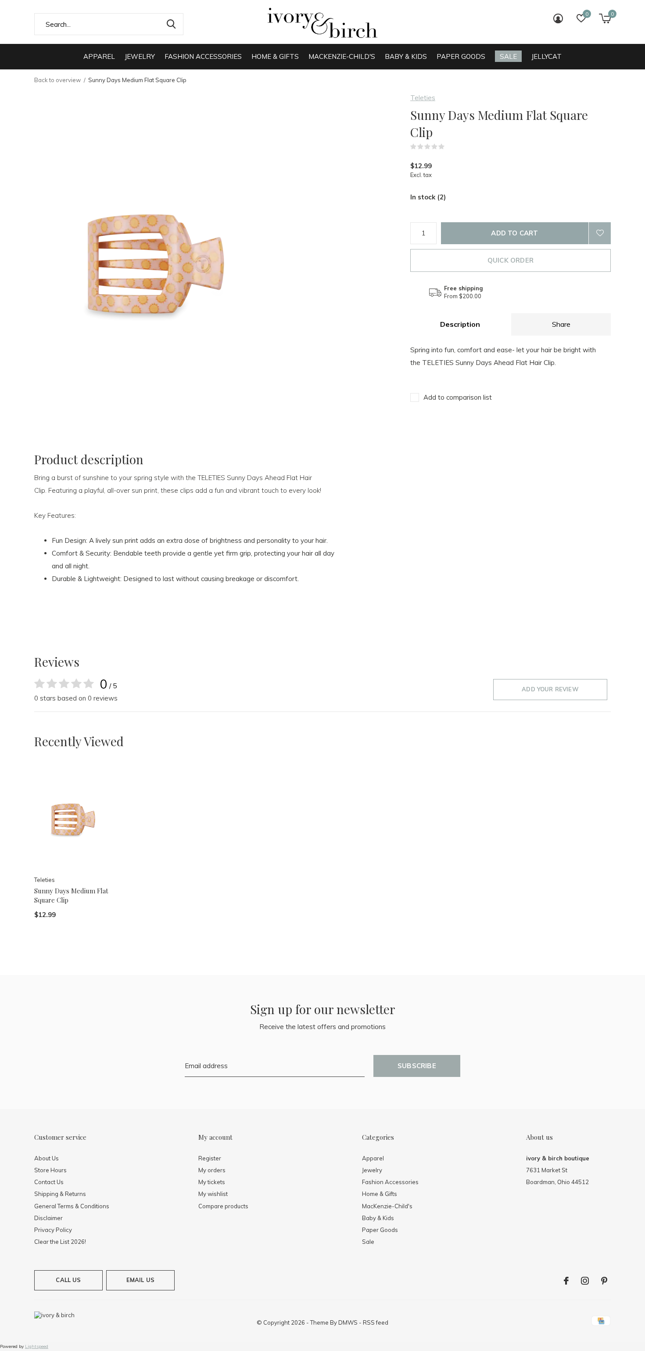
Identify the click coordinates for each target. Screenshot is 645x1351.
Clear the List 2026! (60, 1241)
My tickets (211, 1181)
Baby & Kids (406, 56)
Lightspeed (36, 1346)
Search (171, 24)
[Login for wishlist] (600, 233)
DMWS (348, 1322)
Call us (68, 1279)
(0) (450, 146)
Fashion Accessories (203, 56)
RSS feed (375, 1322)
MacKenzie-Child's (341, 56)
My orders (212, 1170)
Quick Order (510, 260)
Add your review (550, 689)
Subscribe (417, 1066)
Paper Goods (461, 56)
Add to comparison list (457, 397)
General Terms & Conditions (71, 1206)
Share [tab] (561, 324)
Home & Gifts (275, 56)
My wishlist (213, 1193)
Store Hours (50, 1170)
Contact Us (49, 1181)
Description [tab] (460, 324)
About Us (46, 1158)
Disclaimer (48, 1217)
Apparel (99, 56)
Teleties (422, 98)
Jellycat (546, 56)
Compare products (223, 1206)
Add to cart (514, 233)
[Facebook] (566, 1280)
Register (209, 1158)
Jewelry (140, 56)
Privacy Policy (53, 1229)
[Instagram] (585, 1280)
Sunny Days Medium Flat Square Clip (71, 895)
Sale (508, 56)
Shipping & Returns (60, 1193)
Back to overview (57, 79)
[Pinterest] (604, 1280)
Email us (140, 1279)
